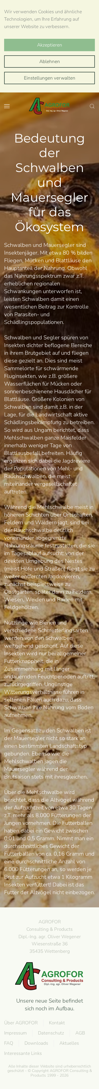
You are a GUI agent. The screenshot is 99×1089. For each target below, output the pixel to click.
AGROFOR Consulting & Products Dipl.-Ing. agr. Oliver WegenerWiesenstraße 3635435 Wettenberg (49, 936)
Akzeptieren (49, 45)
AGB (80, 1033)
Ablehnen (49, 61)
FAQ (8, 1043)
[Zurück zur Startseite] (49, 106)
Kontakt (57, 1023)
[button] (7, 106)
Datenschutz (51, 1033)
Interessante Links (23, 1053)
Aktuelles (69, 1043)
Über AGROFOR (21, 1023)
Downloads (36, 1043)
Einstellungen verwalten (49, 78)
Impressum (15, 1033)
